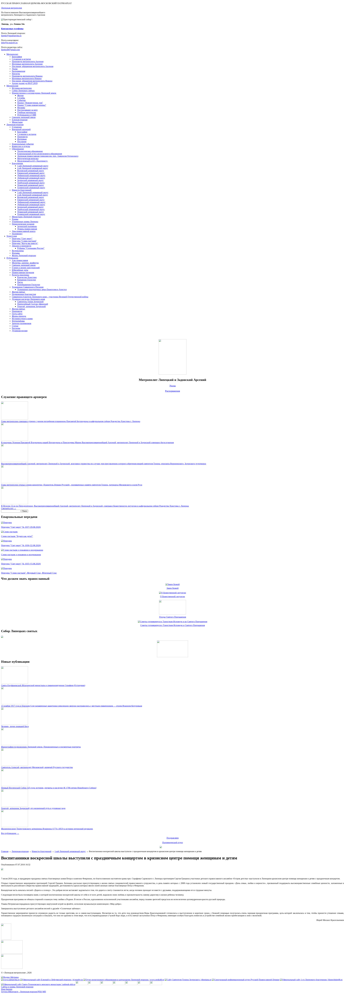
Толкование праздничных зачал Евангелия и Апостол (42, 289)
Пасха (20, 282)
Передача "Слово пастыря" (24, 241)
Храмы (15, 219)
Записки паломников (21, 323)
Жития (20, 95)
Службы (21, 98)
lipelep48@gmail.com (10, 50)
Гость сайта (17, 314)
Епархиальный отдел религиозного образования (39, 154)
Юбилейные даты (20, 270)
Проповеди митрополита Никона (27, 76)
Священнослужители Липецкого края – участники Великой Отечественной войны (50, 297)
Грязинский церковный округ (31, 173)
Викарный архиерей (21, 129)
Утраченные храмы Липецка (25, 221)
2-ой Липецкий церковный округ (32, 168)
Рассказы (16, 328)
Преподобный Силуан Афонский (32, 304)
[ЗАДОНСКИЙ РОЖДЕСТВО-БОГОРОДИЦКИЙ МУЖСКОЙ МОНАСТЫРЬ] (82, 984)
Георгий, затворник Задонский (31, 306)
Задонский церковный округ (30, 180)
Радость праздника (20, 275)
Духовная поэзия (19, 331)
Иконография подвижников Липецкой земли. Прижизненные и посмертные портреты (41, 747)
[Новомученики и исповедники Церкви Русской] (106, 984)
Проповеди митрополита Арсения (27, 61)
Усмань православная (27, 229)
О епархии (17, 127)
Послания (21, 141)
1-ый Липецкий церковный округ (32, 166)
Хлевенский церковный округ (31, 187)
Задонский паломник (27, 226)
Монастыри (17, 122)
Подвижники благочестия (24, 294)
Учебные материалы (26, 112)
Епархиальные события (23, 144)
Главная (4, 851)
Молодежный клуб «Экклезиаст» (32, 161)
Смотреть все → (8, 508)
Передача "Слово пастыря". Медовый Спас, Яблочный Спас (29, 573)
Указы (15, 69)
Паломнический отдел (172, 842)
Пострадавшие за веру (27, 110)
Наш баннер (6, 989)
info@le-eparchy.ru (9, 42)
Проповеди (22, 137)
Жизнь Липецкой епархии (24, 255)
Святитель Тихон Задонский (30, 301)
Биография (17, 57)
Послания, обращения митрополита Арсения (32, 66)
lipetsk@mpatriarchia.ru (11, 35)
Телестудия (11, 236)
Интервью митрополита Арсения (27, 64)
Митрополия (12, 86)
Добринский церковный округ (31, 175)
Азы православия (20, 260)
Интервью (22, 139)
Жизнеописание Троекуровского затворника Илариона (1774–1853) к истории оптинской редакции (47, 829)
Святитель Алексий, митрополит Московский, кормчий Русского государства (37, 767)
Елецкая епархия (19, 120)
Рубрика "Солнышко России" (30, 248)
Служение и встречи (21, 59)
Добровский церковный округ (31, 178)
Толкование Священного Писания (27, 287)
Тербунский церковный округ (31, 183)
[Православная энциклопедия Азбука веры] (156, 984)
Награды (16, 73)
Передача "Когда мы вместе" (25, 243)
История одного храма (22, 318)
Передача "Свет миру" (22, 238)
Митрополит (12, 54)
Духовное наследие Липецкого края (28, 299)
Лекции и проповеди (21, 246)
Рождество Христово (27, 277)
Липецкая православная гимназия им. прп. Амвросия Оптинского (47, 156)
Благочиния (17, 163)
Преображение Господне (28, 284)
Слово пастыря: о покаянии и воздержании (21, 554)
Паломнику (17, 234)
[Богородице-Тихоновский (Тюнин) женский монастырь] (94, 984)
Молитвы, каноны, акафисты (25, 263)
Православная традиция (23, 272)
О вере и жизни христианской (26, 267)
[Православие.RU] (144, 984)
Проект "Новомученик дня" (30, 103)
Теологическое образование (30, 151)
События (21, 100)
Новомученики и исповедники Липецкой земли (34, 93)
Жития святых (18, 292)
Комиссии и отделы (21, 146)
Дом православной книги (23, 231)
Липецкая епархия (14, 124)
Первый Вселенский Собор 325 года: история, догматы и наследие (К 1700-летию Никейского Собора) (48, 788)
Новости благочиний (21, 190)
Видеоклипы (18, 251)
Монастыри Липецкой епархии (26, 217)
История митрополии (22, 88)
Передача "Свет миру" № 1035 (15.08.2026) (21, 564)
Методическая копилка (27, 158)
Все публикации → (10, 833)
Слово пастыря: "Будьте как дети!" (17, 536)
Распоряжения (18, 71)
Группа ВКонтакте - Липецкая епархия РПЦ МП (23, 991)
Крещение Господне (26, 280)
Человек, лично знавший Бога (15, 726)
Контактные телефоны (12, 28)
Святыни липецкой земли (24, 117)
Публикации (12, 258)
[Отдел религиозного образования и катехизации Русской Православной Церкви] (131, 984)
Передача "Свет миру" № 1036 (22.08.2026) (21, 545)
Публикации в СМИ (26, 115)
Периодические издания (23, 224)
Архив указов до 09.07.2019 (24, 83)
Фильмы (21, 107)
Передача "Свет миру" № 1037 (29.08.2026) (21, 527)
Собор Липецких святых (23, 90)
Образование (18, 149)
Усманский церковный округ (30, 185)
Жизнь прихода (19, 316)
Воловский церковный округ (30, 170)
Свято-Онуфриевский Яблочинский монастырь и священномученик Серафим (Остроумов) (43, 685)
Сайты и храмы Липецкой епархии (17, 987)
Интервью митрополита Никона (27, 78)
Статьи (15, 326)
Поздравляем (173, 838)
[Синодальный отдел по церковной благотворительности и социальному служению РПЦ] (119, 984)
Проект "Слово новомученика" (31, 105)
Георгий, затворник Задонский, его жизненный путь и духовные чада (33, 808)
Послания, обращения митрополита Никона (32, 81)
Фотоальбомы (18, 321)
